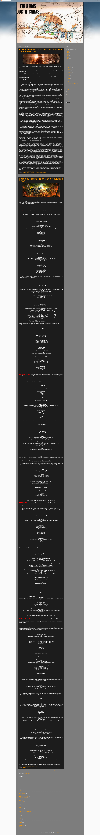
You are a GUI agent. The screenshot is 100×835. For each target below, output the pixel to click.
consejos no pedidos (22, 794)
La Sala (20, 807)
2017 (68, 64)
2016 (68, 66)
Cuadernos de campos (23, 797)
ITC (19, 804)
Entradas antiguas (58, 770)
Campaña (24, 172)
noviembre (70, 69)
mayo (69, 78)
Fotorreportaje (21, 801)
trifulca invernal (21, 825)
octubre (69, 70)
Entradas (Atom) (27, 773)
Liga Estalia (32, 172)
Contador (67, 104)
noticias (20, 812)
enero (69, 89)
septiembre (70, 72)
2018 (68, 63)
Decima (20, 800)
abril (69, 79)
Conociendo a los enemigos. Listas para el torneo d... (74, 86)
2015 (68, 91)
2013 (68, 94)
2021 (68, 58)
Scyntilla (20, 818)
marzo (69, 81)
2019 (68, 61)
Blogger (58, 832)
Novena (20, 814)
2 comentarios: (34, 171)
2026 (68, 51)
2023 (68, 55)
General (28, 172)
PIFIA (20, 815)
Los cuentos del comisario (23, 810)
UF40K (20, 826)
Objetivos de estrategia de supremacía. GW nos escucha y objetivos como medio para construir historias (40, 50)
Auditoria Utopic (22, 790)
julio (69, 75)
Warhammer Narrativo (42, 172)
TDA (19, 821)
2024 (68, 54)
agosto (69, 73)
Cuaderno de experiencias (23, 796)
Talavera (20, 819)
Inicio (42, 770)
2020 (68, 60)
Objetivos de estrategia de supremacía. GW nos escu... (73, 83)
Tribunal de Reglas (22, 823)
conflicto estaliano (22, 793)
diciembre (70, 67)
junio (69, 76)
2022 (68, 57)
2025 (68, 52)
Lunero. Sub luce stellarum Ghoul (25, 811)
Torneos (36, 172)
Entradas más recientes (25, 770)
